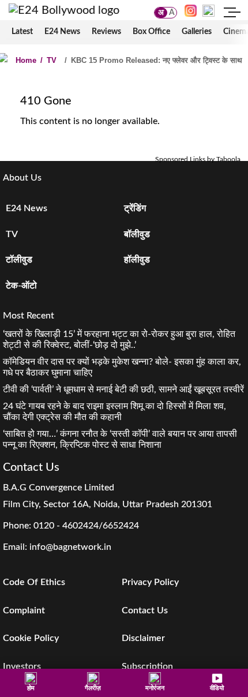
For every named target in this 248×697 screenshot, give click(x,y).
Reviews (106, 32)
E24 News (62, 32)
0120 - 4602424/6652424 (86, 525)
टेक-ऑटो (21, 285)
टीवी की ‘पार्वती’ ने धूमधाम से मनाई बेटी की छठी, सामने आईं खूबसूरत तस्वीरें (123, 389)
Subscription (147, 666)
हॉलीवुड (137, 259)
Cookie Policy (31, 638)
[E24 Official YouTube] (208, 10)
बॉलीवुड (137, 234)
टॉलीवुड (19, 259)
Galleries (197, 32)
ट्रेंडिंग (135, 208)
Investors (22, 666)
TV (48, 60)
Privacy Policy (150, 582)
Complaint (24, 610)
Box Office (151, 32)
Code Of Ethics (34, 582)
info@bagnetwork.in (70, 547)
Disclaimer (143, 638)
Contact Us (145, 610)
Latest (22, 32)
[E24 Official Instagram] (191, 10)
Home (26, 60)
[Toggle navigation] (232, 14)
